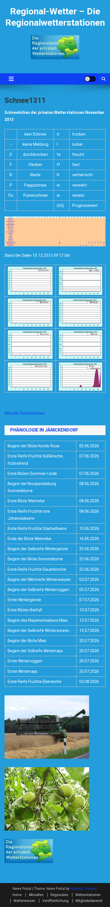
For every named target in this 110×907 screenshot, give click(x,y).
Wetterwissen (24, 901)
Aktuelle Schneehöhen (25, 413)
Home (17, 895)
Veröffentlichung (55, 901)
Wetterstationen (88, 895)
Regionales (59, 895)
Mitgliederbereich (89, 901)
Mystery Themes (83, 889)
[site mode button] (90, 79)
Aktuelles (36, 895)
